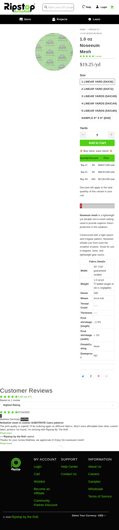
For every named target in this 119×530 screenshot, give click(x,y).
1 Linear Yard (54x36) (97, 81)
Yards (84, 128)
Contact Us (69, 474)
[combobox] (58, 7)
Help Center (69, 466)
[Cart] (112, 8)
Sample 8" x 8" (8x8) (96, 118)
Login (38, 466)
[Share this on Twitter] (83, 376)
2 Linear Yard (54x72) (97, 88)
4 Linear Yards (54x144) (99, 103)
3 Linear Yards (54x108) (99, 96)
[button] (87, 56)
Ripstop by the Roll (24, 517)
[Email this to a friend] (106, 376)
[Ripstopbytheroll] (19, 7)
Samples (94, 481)
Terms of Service (100, 496)
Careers (93, 474)
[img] (9, 412)
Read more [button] (6, 433)
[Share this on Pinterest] (98, 376)
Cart (37, 474)
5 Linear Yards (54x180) (99, 110)
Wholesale (95, 489)
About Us (94, 466)
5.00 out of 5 (25, 396)
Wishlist (39, 481)
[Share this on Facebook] (91, 376)
